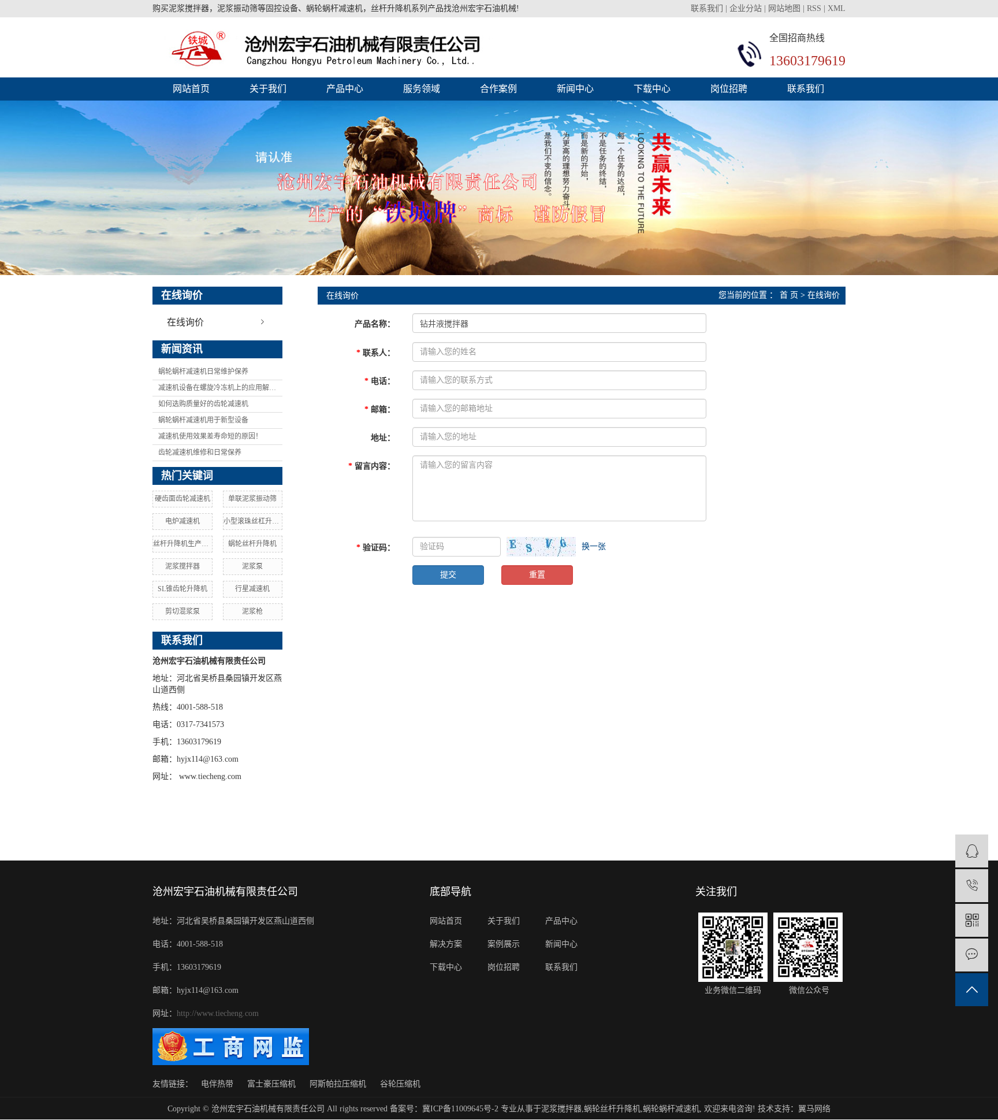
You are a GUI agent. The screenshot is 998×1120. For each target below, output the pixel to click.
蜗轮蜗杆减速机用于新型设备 (203, 420)
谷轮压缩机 (400, 1084)
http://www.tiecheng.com (218, 1013)
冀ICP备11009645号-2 (460, 1108)
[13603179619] (971, 885)
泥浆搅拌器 (182, 566)
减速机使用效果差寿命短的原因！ (210, 436)
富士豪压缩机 (271, 1084)
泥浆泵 (252, 566)
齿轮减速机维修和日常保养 (199, 452)
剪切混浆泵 (182, 611)
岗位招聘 (728, 89)
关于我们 (268, 89)
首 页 (789, 295)
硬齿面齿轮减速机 (182, 499)
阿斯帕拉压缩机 (338, 1084)
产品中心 (344, 89)
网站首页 (191, 89)
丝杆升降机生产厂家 (182, 544)
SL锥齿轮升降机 (182, 589)
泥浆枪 (252, 611)
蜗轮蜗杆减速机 (671, 1108)
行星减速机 (252, 589)
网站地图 (784, 8)
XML (837, 8)
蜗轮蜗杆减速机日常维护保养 (203, 372)
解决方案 (446, 944)
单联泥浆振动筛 (252, 499)
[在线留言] (971, 955)
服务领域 (421, 89)
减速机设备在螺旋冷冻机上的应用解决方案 (220, 388)
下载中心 (652, 89)
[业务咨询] (971, 851)
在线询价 (185, 322)
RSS (814, 8)
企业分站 (745, 8)
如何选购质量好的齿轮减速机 (203, 404)
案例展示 (503, 944)
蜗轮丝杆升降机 (252, 544)
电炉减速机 (182, 521)
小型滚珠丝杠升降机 (253, 521)
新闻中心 (575, 89)
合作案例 (498, 89)
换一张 (594, 546)
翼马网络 (814, 1108)
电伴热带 (217, 1084)
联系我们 (708, 8)
